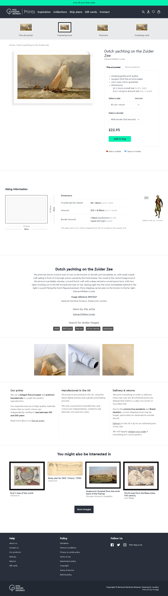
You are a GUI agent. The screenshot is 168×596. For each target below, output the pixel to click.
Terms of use (65, 557)
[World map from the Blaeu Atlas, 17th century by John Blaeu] (141, 476)
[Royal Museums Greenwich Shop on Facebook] (112, 546)
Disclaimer (64, 543)
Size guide (139, 98)
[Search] (143, 12)
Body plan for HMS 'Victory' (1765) (64, 478)
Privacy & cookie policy (70, 552)
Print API (145, 590)
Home (12, 45)
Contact (105, 11)
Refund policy (66, 575)
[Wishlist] (153, 12)
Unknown (14, 495)
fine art (79, 329)
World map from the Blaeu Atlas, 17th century (140, 494)
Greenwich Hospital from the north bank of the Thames (103, 492)
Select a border (116, 113)
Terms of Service (67, 570)
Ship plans (76, 11)
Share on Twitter (134, 151)
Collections (60, 11)
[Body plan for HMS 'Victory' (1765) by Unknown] (65, 475)
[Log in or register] (148, 12)
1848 (56, 329)
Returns (12, 561)
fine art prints (38, 421)
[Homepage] (21, 12)
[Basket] (158, 12)
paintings (108, 329)
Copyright (64, 566)
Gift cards (91, 11)
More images (84, 509)
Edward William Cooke (114, 59)
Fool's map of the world (21, 493)
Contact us (14, 548)
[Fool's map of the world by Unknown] (27, 476)
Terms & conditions (68, 548)
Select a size (126, 98)
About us (13, 543)
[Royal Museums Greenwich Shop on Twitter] (118, 546)
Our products (15, 552)
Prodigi (156, 590)
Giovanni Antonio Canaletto (99, 496)
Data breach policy (68, 561)
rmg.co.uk (137, 545)
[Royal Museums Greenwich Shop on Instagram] (124, 546)
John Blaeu (129, 498)
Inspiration (44, 11)
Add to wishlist (115, 151)
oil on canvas (93, 329)
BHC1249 (67, 329)
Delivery (117, 423)
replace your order (137, 432)
